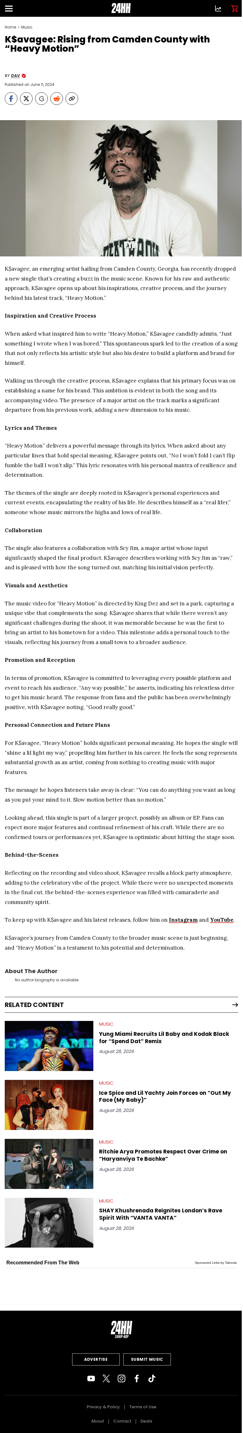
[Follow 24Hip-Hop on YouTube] (91, 1378)
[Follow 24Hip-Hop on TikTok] (151, 1378)
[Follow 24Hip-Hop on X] (106, 1378)
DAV (15, 75)
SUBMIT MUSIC (147, 1359)
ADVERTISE (96, 1359)
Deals (146, 1421)
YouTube (222, 919)
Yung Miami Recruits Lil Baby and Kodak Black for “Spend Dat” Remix (164, 1037)
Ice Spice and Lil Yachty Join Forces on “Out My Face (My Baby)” (165, 1096)
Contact (122, 1421)
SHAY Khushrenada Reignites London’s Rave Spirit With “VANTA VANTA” (160, 1214)
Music (27, 27)
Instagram (183, 919)
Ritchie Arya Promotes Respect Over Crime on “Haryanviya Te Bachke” (163, 1155)
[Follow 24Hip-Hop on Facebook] (136, 1378)
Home (10, 27)
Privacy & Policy (103, 1407)
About (97, 1421)
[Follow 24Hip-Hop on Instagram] (121, 1378)
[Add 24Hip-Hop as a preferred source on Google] (41, 98)
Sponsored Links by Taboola (216, 1262)
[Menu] (11, 8)
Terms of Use (142, 1407)
